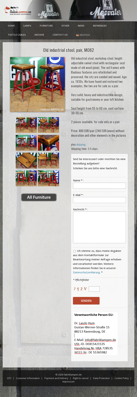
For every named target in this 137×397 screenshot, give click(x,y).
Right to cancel (80, 378)
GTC (9, 378)
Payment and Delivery (56, 378)
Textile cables (17, 34)
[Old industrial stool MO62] (37, 84)
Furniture (46, 25)
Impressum (68, 381)
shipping (81, 144)
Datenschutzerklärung (86, 272)
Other (65, 25)
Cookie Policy (122, 378)
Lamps (27, 25)
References (100, 25)
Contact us (60, 34)
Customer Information (28, 378)
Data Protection (101, 378)
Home (11, 25)
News (81, 25)
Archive (39, 34)
